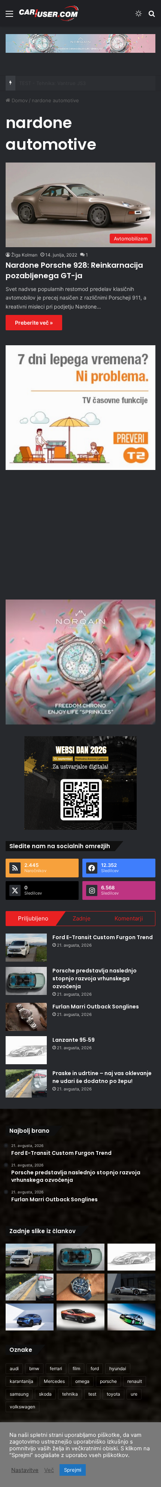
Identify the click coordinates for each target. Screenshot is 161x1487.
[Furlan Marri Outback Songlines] (26, 1017)
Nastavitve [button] (25, 1470)
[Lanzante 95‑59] (26, 1050)
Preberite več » (34, 322)
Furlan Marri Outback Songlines (95, 1006)
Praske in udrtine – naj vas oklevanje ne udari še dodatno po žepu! (102, 1077)
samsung (19, 1394)
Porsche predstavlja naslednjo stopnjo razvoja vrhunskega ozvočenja (94, 978)
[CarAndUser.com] (49, 13)
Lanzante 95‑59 (73, 1040)
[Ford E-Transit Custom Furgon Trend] (26, 948)
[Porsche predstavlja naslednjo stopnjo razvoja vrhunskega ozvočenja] (26, 981)
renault (134, 1381)
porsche (108, 1381)
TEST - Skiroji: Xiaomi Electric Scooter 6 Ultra (71, 83)
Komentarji (129, 918)
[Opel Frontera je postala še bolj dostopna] (30, 1317)
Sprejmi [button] (72, 1470)
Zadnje (82, 918)
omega (82, 1381)
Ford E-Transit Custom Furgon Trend (102, 937)
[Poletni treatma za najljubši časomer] (80, 1287)
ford (95, 1368)
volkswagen (22, 1406)
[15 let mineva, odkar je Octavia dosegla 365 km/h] (131, 1317)
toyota (113, 1394)
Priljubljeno (33, 918)
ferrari (56, 1368)
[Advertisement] (80, 533)
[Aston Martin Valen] (80, 1317)
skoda (45, 1394)
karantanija (21, 1381)
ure (134, 1394)
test (92, 1394)
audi (14, 1368)
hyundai (117, 1368)
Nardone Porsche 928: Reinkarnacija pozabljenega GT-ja (74, 270)
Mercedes (54, 1381)
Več (49, 1470)
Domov (19, 100)
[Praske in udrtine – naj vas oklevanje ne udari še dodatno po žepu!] (26, 1083)
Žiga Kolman (24, 255)
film (76, 1368)
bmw (34, 1368)
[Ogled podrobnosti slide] (80, 43)
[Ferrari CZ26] (131, 1287)
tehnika (70, 1394)
